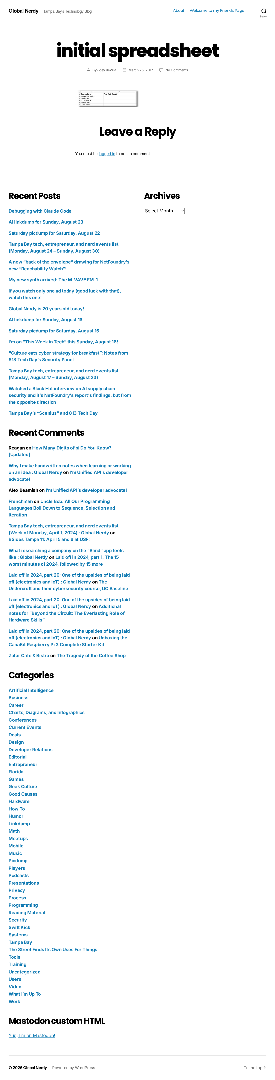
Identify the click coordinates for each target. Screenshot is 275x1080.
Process (17, 897)
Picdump (18, 860)
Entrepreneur (23, 764)
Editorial (18, 757)
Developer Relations (31, 749)
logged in (107, 153)
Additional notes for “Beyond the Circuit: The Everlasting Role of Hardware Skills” (66, 613)
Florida (16, 771)
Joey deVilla (106, 70)
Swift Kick (19, 927)
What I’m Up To (25, 994)
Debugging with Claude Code (40, 211)
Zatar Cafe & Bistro (29, 655)
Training (17, 964)
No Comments (176, 70)
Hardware (19, 801)
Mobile (16, 845)
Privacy (17, 890)
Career (16, 705)
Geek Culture (23, 786)
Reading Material (27, 912)
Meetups (18, 838)
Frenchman (21, 501)
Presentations (24, 883)
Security (18, 920)
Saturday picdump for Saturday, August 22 (54, 233)
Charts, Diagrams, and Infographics (47, 712)
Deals (15, 734)
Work (14, 1001)
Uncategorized (25, 972)
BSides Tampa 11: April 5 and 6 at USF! (49, 539)
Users (15, 979)
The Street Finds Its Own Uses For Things (53, 949)
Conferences (23, 720)
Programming (23, 905)
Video (15, 986)
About (178, 10)
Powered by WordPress (73, 1067)
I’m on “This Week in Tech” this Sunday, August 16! (63, 341)
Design (16, 742)
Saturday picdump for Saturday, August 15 (54, 331)
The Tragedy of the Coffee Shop (91, 655)
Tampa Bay (20, 942)
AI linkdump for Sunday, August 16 (45, 319)
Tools (14, 957)
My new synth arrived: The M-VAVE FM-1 (53, 279)
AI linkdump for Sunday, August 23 (46, 222)
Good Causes (23, 794)
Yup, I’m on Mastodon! (32, 1035)
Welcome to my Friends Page (217, 10)
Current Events (25, 727)
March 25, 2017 (140, 70)
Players (17, 868)
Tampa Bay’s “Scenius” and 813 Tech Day (53, 413)
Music (15, 853)
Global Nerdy (23, 10)
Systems (18, 934)
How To (17, 809)
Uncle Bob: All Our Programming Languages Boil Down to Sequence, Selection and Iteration (62, 508)
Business (19, 697)
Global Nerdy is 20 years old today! (46, 308)
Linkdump (19, 823)
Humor (16, 816)
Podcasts (19, 875)
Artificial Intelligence (31, 690)
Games (16, 779)
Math (14, 831)
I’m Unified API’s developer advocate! (86, 490)
